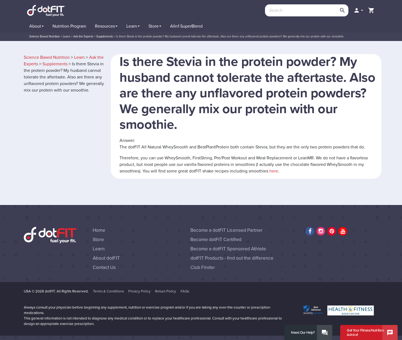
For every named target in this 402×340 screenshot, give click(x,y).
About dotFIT (106, 258)
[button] (358, 10)
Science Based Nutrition (47, 57)
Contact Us (104, 267)
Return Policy (165, 291)
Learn (79, 57)
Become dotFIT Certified (215, 239)
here (273, 171)
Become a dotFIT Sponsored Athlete (228, 249)
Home (99, 230)
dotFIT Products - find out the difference (231, 258)
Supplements (55, 64)
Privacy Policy (139, 291)
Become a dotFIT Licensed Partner (226, 230)
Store (98, 239)
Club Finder (202, 267)
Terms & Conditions (108, 291)
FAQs (184, 291)
